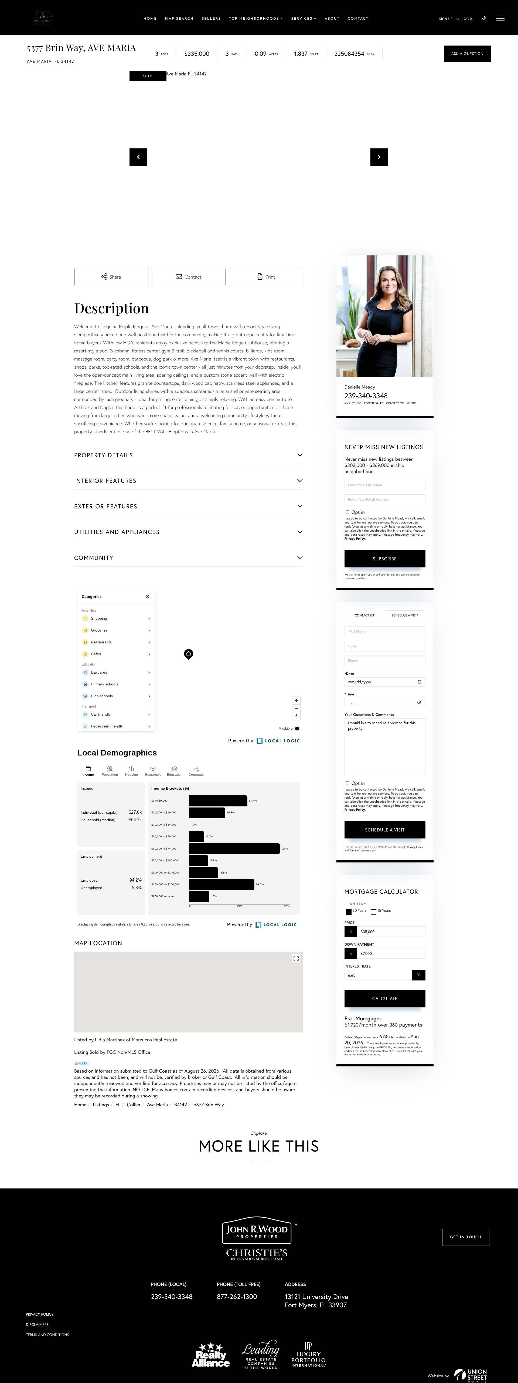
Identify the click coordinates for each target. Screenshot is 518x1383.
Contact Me (395, 403)
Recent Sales (374, 403)
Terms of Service (359, 850)
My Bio (411, 403)
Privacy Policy (355, 539)
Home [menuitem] (150, 19)
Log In (467, 19)
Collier (134, 1104)
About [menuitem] (332, 19)
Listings (101, 1104)
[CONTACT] (467, 54)
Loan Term (356, 904)
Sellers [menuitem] (211, 19)
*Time (349, 694)
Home (80, 1104)
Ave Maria (157, 1104)
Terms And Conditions (47, 1334)
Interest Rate (358, 966)
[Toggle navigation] (500, 18)
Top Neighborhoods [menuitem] (254, 19)
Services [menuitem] (301, 19)
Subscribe (385, 558)
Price (350, 922)
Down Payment (359, 944)
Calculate (385, 998)
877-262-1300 (237, 1296)
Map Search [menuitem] (179, 19)
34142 (180, 1104)
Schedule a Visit (404, 615)
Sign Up (445, 19)
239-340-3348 (484, 18)
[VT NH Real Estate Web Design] (470, 1376)
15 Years (384, 910)
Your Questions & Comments (369, 714)
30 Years (360, 910)
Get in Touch (465, 1237)
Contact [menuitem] (358, 19)
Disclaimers (37, 1324)
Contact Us (364, 615)
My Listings (353, 403)
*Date (349, 673)
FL (117, 1104)
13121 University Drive (316, 1300)
